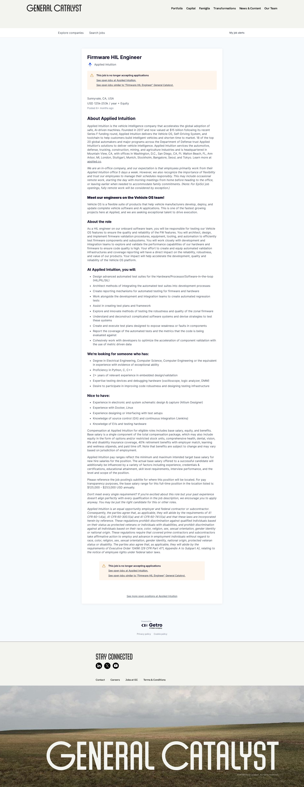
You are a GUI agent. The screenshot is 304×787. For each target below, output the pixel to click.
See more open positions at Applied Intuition (152, 596)
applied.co (94, 161)
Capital (191, 8)
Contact (100, 679)
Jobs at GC (131, 679)
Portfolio (177, 8)
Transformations (224, 8)
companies (71, 33)
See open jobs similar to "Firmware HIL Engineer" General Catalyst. (134, 84)
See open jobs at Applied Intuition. (116, 80)
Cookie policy (160, 634)
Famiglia (204, 8)
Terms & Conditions (154, 679)
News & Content (250, 8)
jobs (97, 33)
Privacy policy (144, 634)
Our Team (270, 8)
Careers (115, 679)
